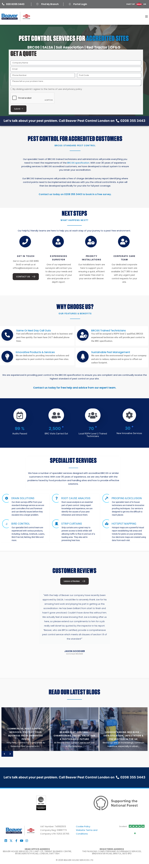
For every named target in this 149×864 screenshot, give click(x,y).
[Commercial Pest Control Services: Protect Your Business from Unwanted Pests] (25, 729)
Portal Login (80, 4)
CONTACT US (23, 276)
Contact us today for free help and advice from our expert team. (74, 387)
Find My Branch (50, 4)
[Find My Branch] (37, 4)
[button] (146, 16)
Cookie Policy (83, 826)
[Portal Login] (69, 4)
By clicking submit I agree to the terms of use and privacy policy (47, 89)
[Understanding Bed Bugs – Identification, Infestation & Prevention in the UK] (123, 729)
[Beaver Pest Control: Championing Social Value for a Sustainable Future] (74, 729)
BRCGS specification (78, 162)
